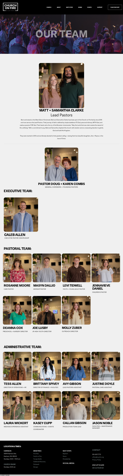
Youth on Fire (37, 456)
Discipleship (66, 459)
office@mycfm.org (98, 457)
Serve (64, 456)
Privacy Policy (96, 460)
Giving (80, 7)
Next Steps (69, 7)
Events (89, 7)
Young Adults (37, 459)
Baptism (65, 454)
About (59, 7)
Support (99, 7)
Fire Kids (36, 454)
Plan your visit (115, 7)
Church (49, 7)
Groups (35, 467)
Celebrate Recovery (39, 462)
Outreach (36, 464)
